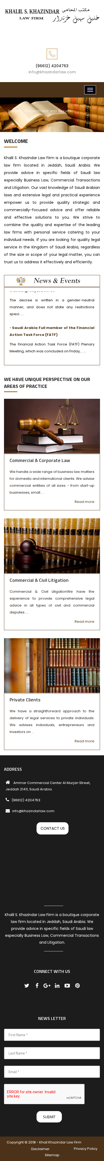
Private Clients (25, 699)
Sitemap (52, 1155)
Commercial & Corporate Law (40, 460)
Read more (84, 501)
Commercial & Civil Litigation (39, 580)
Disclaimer (40, 1148)
